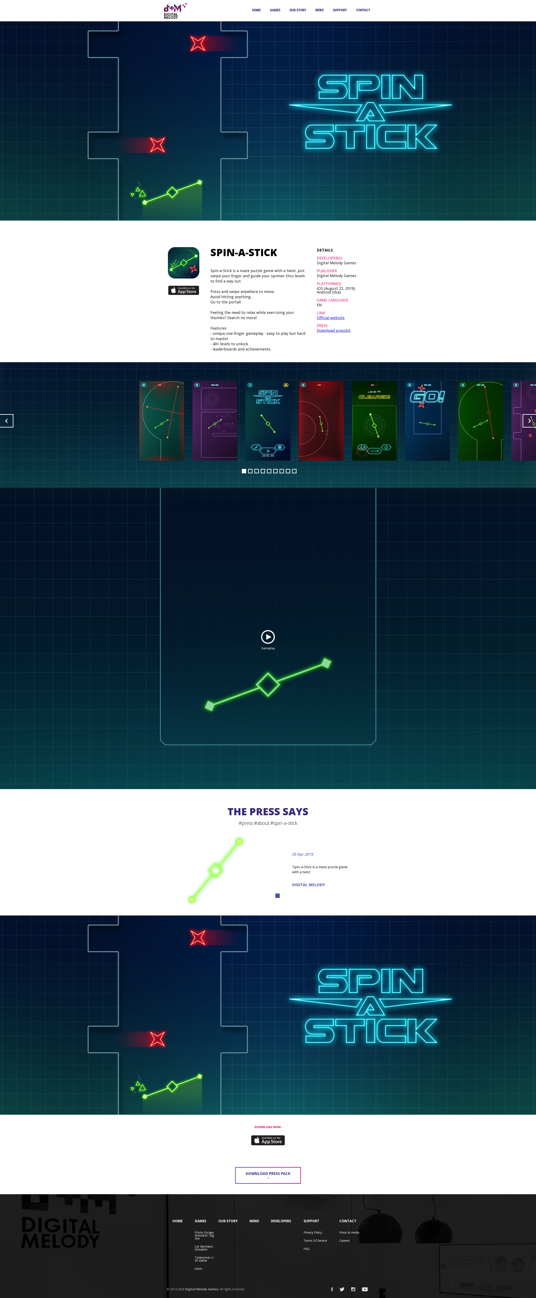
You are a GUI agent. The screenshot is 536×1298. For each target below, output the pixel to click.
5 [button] (269, 471)
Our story (298, 10)
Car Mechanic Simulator (204, 1247)
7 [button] (281, 471)
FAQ (306, 1249)
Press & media (349, 1232)
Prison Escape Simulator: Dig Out (204, 1235)
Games (275, 10)
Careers (344, 1241)
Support (340, 10)
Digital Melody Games (201, 1289)
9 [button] (294, 471)
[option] (268, 421)
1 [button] (244, 471)
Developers (281, 1221)
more (198, 1269)
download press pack (268, 1173)
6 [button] (275, 471)
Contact (363, 10)
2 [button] (250, 471)
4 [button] (263, 471)
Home (256, 10)
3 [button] (256, 471)
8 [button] (288, 471)
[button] (6, 421)
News (319, 10)
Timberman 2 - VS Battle (205, 1259)
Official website (331, 317)
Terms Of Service (315, 1241)
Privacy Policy (313, 1232)
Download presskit (334, 330)
